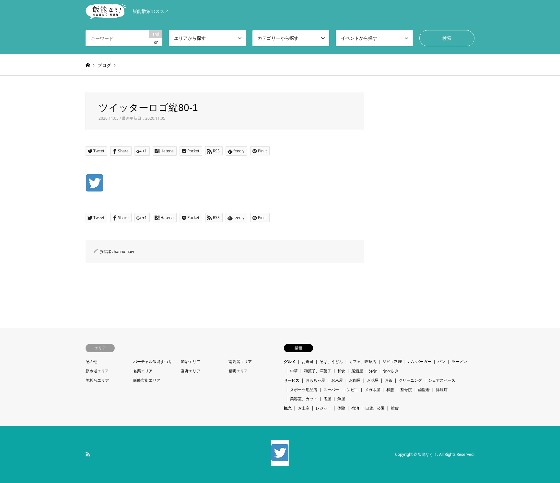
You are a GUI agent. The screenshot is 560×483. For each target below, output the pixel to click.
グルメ (290, 361)
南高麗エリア (240, 361)
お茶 (388, 380)
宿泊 (355, 408)
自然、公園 (375, 408)
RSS (88, 454)
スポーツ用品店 (303, 389)
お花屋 (373, 380)
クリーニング (410, 380)
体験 (341, 408)
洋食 (373, 371)
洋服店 (442, 389)
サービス (291, 380)
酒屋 (327, 398)
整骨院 (406, 389)
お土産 (303, 408)
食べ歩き (391, 371)
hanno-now (124, 251)
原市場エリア (97, 371)
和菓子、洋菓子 (317, 371)
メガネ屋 (372, 389)
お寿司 (307, 361)
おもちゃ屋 (315, 380)
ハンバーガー (419, 361)
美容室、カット (303, 398)
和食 (341, 371)
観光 (288, 408)
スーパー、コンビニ (340, 389)
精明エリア (238, 371)
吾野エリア (190, 371)
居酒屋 (357, 371)
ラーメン (459, 361)
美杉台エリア (97, 380)
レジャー (323, 408)
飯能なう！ (427, 454)
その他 (91, 361)
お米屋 (337, 380)
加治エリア (190, 361)
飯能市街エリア (146, 380)
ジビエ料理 (392, 361)
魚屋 (341, 398)
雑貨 (395, 408)
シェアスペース (441, 380)
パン (441, 361)
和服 (390, 389)
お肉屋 (355, 380)
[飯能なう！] (280, 461)
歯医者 (424, 389)
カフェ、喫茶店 (362, 361)
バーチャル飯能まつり (152, 361)
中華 (294, 371)
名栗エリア (143, 371)
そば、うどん (331, 361)
